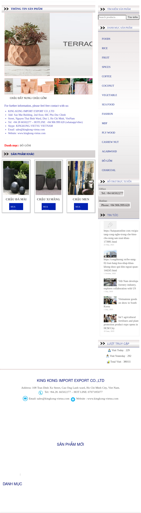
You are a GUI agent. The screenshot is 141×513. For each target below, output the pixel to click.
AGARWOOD (109, 151)
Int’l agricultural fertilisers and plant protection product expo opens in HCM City (121, 323)
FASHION (107, 114)
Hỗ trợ (6, 502)
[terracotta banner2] (12, 86)
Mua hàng (14, 208)
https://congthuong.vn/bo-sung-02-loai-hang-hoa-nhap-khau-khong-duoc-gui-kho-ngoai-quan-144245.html (121, 265)
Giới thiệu (8, 491)
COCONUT (108, 85)
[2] (29, 86)
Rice (105, 48)
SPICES (106, 67)
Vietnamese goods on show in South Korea (120, 303)
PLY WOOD (108, 132)
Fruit (105, 57)
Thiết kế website (11, 474)
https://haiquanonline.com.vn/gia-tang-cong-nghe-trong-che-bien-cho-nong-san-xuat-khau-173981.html (121, 236)
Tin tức (6, 497)
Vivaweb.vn (27, 474)
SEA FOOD (108, 104)
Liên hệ (7, 508)
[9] (78, 86)
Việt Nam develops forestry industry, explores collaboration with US (121, 285)
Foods (106, 39)
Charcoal (109, 170)
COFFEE (107, 76)
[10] (62, 86)
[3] (45, 86)
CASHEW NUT (110, 142)
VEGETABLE (109, 95)
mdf (104, 123)
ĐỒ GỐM (25, 145)
